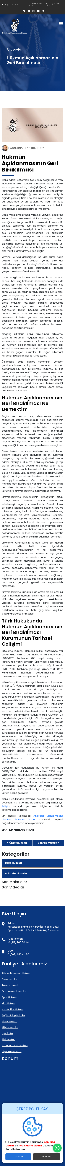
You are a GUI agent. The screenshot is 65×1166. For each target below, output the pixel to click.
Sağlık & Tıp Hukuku (13, 1015)
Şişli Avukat (8, 1039)
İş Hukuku (7, 1033)
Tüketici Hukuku (11, 985)
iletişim (7, 806)
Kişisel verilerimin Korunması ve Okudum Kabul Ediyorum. (30, 1145)
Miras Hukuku (9, 1021)
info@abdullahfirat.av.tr (12, 5)
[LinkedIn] (42, 11)
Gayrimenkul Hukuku (14, 991)
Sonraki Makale (47, 843)
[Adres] (23, 11)
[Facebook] (27, 11)
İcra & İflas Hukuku (12, 1009)
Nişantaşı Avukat (11, 1051)
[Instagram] (32, 11)
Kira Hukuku (8, 1003)
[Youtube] (37, 11)
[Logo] (15, 26)
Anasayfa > (15, 50)
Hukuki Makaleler (16, 873)
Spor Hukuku (9, 997)
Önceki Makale (18, 843)
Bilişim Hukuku (10, 1027)
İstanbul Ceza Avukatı (15, 1045)
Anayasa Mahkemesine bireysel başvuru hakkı (32, 817)
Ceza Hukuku (13, 863)
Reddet (46, 1156)
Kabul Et (18, 1156)
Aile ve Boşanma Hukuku (16, 973)
